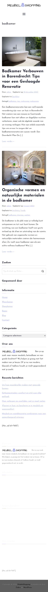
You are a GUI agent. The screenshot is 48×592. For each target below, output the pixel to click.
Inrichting (15, 210)
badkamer (12, 101)
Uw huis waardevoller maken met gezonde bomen (21, 387)
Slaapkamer (7, 307)
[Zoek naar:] (24, 271)
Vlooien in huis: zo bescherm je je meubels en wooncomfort (22, 407)
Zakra (18, 587)
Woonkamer (7, 302)
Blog (4, 316)
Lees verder (7, 141)
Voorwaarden (7, 547)
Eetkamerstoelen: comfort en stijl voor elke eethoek (21, 395)
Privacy (5, 556)
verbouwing (34, 101)
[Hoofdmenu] (24, 14)
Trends (22, 210)
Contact (5, 320)
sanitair (27, 215)
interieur (20, 215)
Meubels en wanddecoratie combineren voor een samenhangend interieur (24, 415)
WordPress (27, 587)
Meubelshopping (23, 584)
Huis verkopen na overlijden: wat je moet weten (23, 401)
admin (9, 92)
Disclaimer (6, 551)
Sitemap (5, 560)
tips (18, 101)
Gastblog (15, 97)
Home (5, 298)
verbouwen (25, 101)
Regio (4, 311)
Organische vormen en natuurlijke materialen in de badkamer (23, 195)
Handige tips (7, 564)
